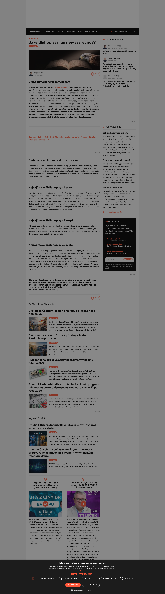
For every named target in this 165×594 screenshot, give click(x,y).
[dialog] (82, 577)
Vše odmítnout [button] (91, 585)
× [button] (162, 562)
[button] (82, 574)
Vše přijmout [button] (73, 585)
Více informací (85, 571)
